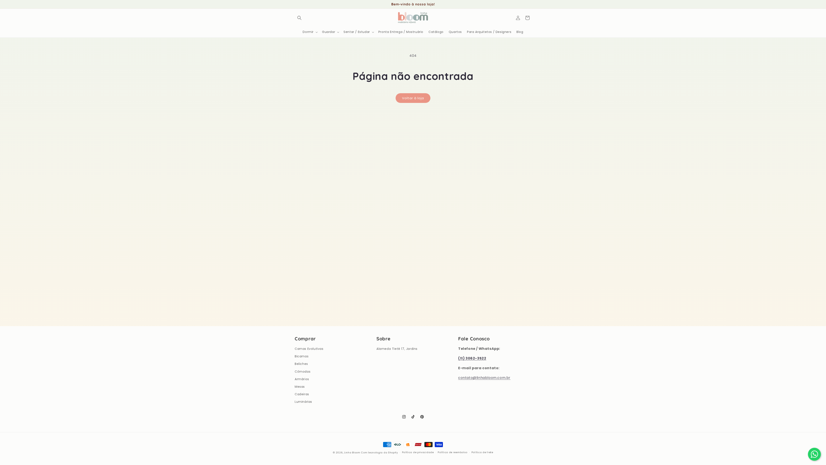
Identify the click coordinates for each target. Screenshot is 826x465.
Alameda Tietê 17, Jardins (397, 349)
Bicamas (301, 356)
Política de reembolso (452, 452)
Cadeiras (302, 394)
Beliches (301, 364)
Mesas (300, 386)
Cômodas (302, 371)
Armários (302, 379)
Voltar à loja (413, 98)
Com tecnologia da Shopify (379, 452)
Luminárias (303, 402)
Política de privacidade (418, 452)
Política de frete (482, 452)
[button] (299, 18)
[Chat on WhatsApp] (814, 454)
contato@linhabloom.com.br (484, 377)
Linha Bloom (352, 452)
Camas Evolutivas (309, 349)
